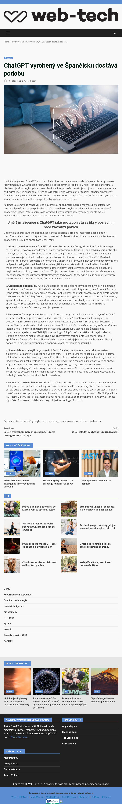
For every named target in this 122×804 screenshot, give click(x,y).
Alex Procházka (15, 81)
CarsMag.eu (69, 743)
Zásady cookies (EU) (15, 635)
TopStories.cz (70, 737)
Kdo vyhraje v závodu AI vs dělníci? (100, 463)
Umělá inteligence (14, 606)
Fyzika (7, 623)
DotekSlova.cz (69, 796)
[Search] (115, 33)
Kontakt (8, 641)
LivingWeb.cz (11, 763)
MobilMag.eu (11, 757)
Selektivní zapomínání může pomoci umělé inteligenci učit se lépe (29, 432)
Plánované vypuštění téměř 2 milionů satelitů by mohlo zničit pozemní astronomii (46, 681)
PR (66, 691)
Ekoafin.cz (84, 796)
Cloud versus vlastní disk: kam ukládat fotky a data (12, 564)
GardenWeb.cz (12, 769)
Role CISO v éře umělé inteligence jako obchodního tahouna (22, 463)
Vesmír (8, 629)
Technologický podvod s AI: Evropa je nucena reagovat (61, 463)
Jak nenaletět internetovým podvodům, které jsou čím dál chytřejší (12, 527)
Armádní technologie (15, 600)
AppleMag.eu (69, 726)
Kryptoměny (10, 612)
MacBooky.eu (69, 732)
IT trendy (8, 58)
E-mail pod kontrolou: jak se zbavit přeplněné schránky (69, 546)
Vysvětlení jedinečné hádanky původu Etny (104, 681)
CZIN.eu (96, 796)
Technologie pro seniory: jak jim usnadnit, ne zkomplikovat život (69, 527)
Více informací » (20, 737)
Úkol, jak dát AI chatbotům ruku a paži (95, 430)
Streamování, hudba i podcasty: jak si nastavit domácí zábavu (69, 509)
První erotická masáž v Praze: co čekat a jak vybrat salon (12, 546)
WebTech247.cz (20, 796)
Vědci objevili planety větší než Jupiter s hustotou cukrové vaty (17, 681)
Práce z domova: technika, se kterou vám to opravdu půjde (12, 509)
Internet (106, 796)
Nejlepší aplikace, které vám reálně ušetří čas (69, 564)
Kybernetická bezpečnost (18, 594)
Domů (7, 588)
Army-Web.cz (11, 775)
